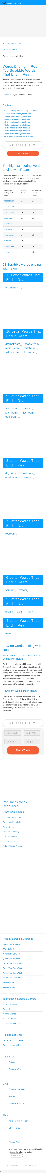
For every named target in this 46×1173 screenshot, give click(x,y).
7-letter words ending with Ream (17, 125)
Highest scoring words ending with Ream (20, 111)
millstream (8, 252)
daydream (8, 218)
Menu (43, 2)
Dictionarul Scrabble (11, 1023)
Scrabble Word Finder (12, 817)
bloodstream (9, 246)
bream (9, 611)
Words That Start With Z (12, 963)
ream (8, 633)
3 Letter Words (9, 987)
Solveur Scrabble (10, 1004)
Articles (12, 1062)
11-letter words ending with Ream (17, 114)
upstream (26, 477)
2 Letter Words (9, 983)
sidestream (12, 352)
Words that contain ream (13, 1040)
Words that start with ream (13, 1045)
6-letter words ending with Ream (17, 128)
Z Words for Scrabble (11, 949)
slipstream (8, 224)
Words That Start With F (12, 973)
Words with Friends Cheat (13, 822)
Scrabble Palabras (10, 1019)
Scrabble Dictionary (11, 832)
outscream (11, 416)
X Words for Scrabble (11, 954)
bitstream (26, 408)
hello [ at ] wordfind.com (18, 1121)
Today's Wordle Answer (12, 846)
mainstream (9, 207)
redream (7, 241)
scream (9, 590)
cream (20, 611)
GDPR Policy (14, 1128)
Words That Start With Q (13, 968)
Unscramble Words (10, 836)
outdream (11, 477)
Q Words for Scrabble (11, 959)
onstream (27, 473)
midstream (8, 235)
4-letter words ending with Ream (17, 134)
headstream (9, 201)
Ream (5, 95)
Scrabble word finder (17, 1089)
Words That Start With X (12, 978)
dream (31, 611)
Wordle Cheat (8, 827)
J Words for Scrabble (11, 944)
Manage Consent (16, 1155)
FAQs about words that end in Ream (18, 136)
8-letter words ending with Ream (17, 122)
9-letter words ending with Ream (17, 119)
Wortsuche (7, 1009)
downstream (9, 212)
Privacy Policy (15, 1142)
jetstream (8, 229)
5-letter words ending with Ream (17, 131)
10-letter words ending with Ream (17, 116)
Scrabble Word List (17, 1069)
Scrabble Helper (9, 841)
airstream (11, 408)
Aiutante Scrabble (10, 1014)
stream (23, 590)
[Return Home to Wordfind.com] (4, 4)
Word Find (14, 4)
